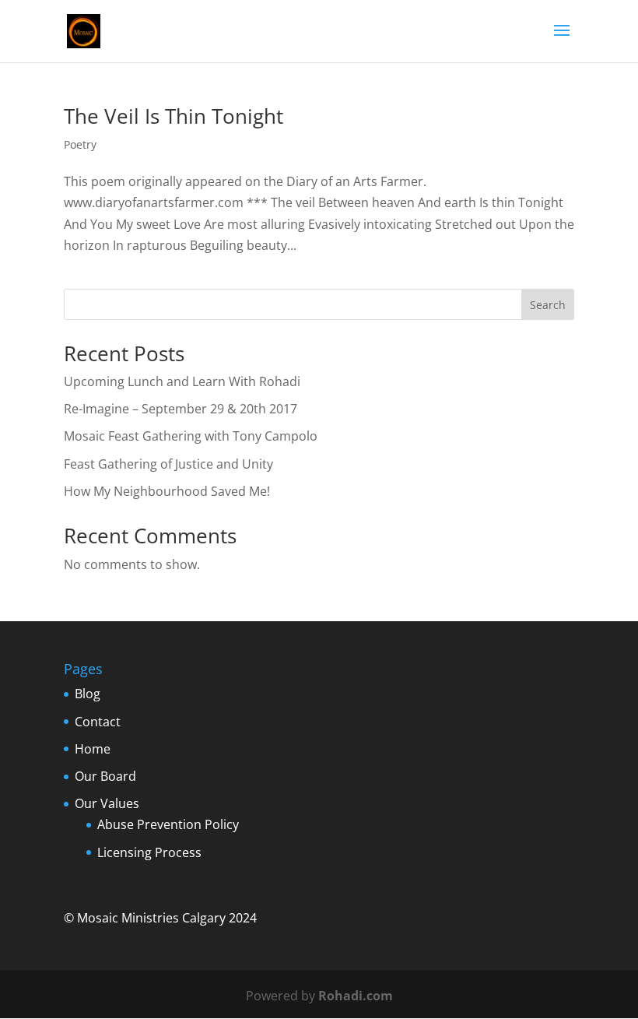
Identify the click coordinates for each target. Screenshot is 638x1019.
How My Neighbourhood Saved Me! (167, 491)
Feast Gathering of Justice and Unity (168, 464)
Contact (98, 721)
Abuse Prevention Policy (168, 824)
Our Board (105, 776)
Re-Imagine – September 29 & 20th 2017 (180, 408)
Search (548, 304)
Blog (87, 693)
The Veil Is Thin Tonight (173, 116)
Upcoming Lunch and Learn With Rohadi (182, 381)
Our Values (107, 803)
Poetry (80, 144)
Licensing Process (149, 852)
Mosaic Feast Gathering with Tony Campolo (190, 435)
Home (92, 748)
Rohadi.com (355, 995)
